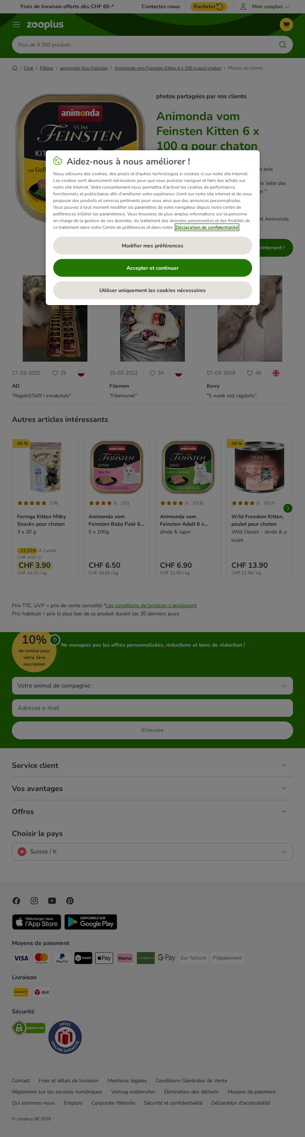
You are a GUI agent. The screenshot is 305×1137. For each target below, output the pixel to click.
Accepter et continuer (152, 268)
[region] (153, 227)
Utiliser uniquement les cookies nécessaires (152, 290)
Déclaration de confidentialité (207, 227)
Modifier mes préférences (152, 245)
